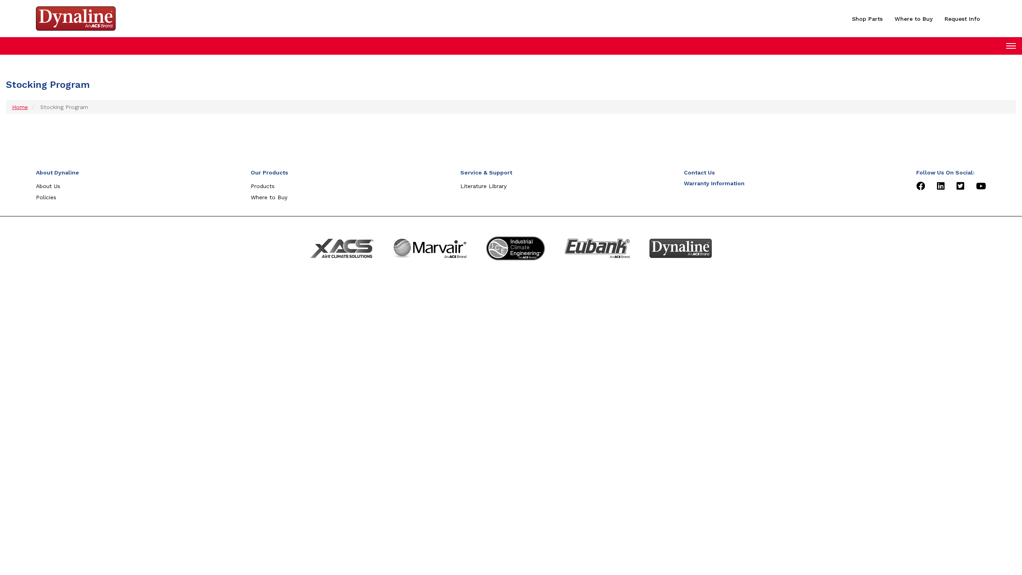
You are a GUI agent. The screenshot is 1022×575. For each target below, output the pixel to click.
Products (263, 186)
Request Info (962, 19)
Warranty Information (714, 183)
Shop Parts (867, 19)
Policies (46, 197)
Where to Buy (914, 19)
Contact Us (699, 172)
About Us (48, 186)
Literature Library (483, 186)
